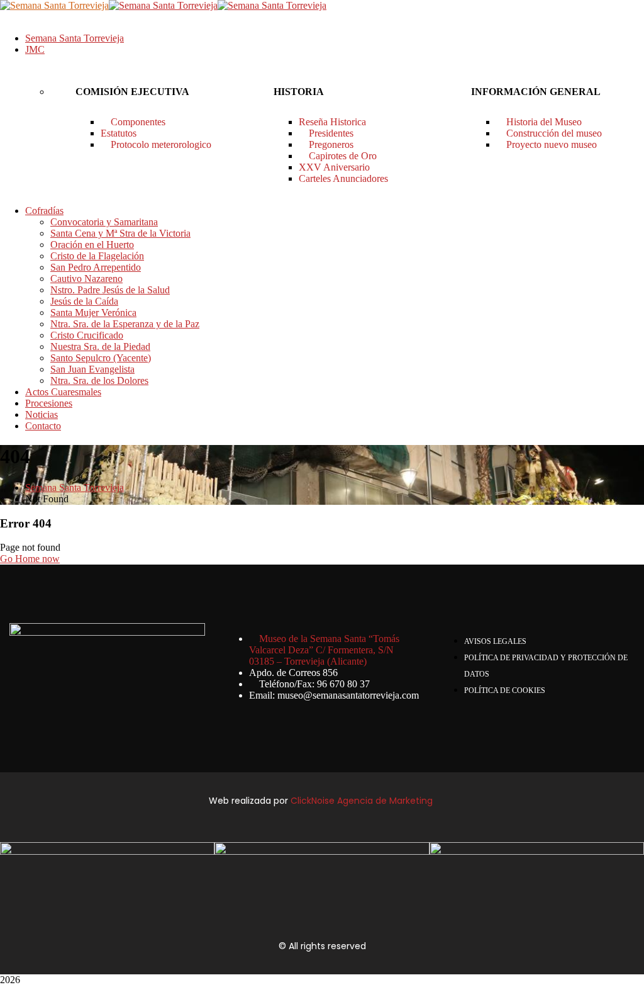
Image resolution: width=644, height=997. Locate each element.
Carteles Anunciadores (343, 178)
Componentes (136, 121)
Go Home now (30, 558)
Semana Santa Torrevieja (74, 487)
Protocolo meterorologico (159, 144)
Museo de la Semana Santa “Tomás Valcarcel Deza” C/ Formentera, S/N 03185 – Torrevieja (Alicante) (324, 650)
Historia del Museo (543, 121)
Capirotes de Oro (341, 155)
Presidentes (329, 133)
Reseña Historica (332, 121)
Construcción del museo (553, 133)
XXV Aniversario (334, 167)
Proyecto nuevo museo (550, 144)
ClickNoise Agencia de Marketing (363, 800)
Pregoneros (329, 144)
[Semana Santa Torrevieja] (54, 5)
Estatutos (118, 133)
